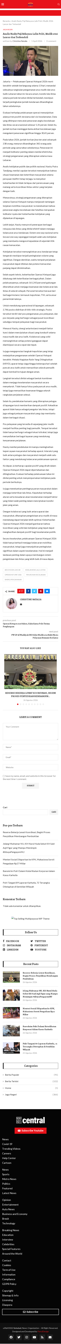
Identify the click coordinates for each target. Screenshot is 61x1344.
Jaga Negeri (31, 1094)
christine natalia (19, 41)
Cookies (6, 1265)
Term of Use (8, 1270)
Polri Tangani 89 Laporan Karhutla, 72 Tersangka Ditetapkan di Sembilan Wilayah (40, 1046)
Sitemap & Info (10, 1295)
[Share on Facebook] (28, 591)
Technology (8, 1223)
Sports (5, 1174)
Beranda (6, 21)
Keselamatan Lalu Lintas (35, 570)
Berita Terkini (31, 1081)
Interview (7, 1239)
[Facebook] (11, 1337)
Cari (5, 807)
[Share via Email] (47, 591)
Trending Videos (11, 1148)
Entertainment (10, 1204)
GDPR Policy (9, 1284)
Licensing (7, 1300)
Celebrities (8, 1244)
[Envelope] (50, 1337)
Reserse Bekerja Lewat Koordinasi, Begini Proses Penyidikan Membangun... (30, 694)
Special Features (11, 1249)
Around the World (12, 1253)
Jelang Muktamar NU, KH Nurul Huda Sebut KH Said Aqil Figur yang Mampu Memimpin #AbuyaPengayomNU (28, 847)
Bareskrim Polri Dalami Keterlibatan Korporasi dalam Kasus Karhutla (39, 1028)
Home (31, 1088)
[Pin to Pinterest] (40, 591)
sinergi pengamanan (13, 579)
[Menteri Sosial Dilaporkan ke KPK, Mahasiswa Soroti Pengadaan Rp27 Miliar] (11, 1012)
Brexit (5, 1218)
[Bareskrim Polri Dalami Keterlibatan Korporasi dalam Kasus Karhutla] (11, 1030)
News (5, 1139)
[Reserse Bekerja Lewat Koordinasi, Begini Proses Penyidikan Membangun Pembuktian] (30, 671)
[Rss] (42, 1337)
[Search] (59, 4)
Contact (6, 1260)
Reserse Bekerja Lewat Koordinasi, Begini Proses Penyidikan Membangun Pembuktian (40, 975)
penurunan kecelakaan (36, 575)
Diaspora (7, 1304)
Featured (7, 1188)
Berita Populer (31, 1074)
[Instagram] (27, 1337)
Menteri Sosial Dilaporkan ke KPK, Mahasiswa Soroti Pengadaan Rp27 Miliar (39, 1011)
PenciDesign (43, 1331)
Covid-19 (7, 1144)
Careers (6, 1153)
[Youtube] (34, 1337)
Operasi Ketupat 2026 (13, 575)
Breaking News (10, 1230)
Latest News (9, 1193)
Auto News (8, 1209)
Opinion (6, 1200)
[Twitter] (19, 1337)
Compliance (8, 1279)
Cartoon (6, 1162)
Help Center (9, 1158)
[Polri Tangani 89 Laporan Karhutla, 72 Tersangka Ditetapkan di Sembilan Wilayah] (11, 1048)
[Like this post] (22, 591)
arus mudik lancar (12, 570)
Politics (6, 1183)
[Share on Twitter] (34, 591)
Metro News (9, 1179)
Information (8, 1274)
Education (7, 1235)
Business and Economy (14, 1214)
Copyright (7, 1290)
